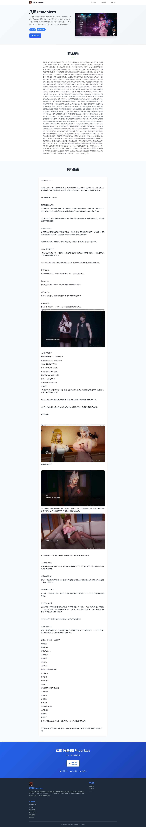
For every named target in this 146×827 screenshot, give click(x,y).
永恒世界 (31, 817)
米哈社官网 (32, 815)
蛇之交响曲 (32, 810)
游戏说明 (93, 2)
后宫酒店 (31, 807)
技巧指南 (103, 2)
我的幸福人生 (32, 804)
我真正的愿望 (32, 812)
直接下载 (113, 2)
